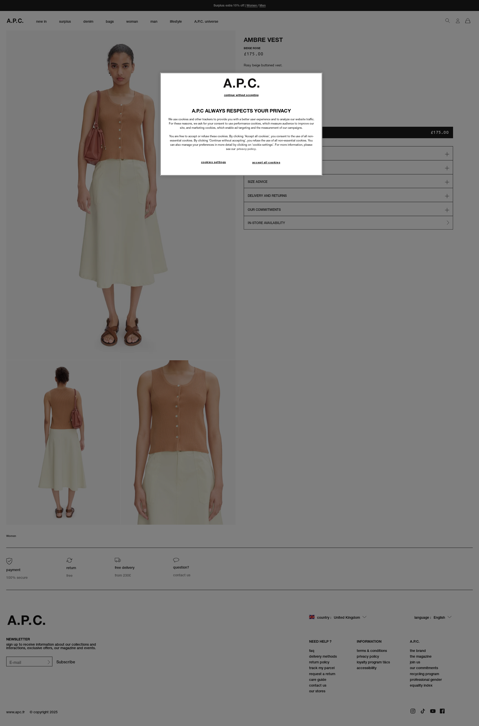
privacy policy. (246, 149)
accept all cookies (266, 162)
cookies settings (213, 162)
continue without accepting (241, 95)
